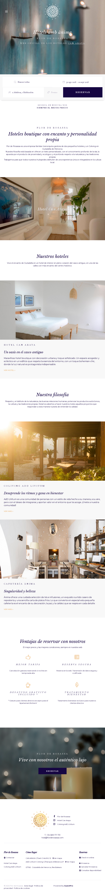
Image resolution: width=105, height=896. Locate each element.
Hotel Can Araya (64, 820)
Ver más (8, 511)
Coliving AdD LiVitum (66, 824)
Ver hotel (9, 370)
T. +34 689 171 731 (52, 835)
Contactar (10, 858)
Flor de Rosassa (63, 817)
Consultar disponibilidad (91, 870)
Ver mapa (58, 858)
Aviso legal (28, 886)
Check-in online (87, 858)
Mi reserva (84, 863)
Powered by (63, 886)
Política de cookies (22, 888)
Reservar (52, 771)
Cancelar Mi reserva (88, 867)
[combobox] (78, 82)
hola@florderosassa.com (53, 838)
